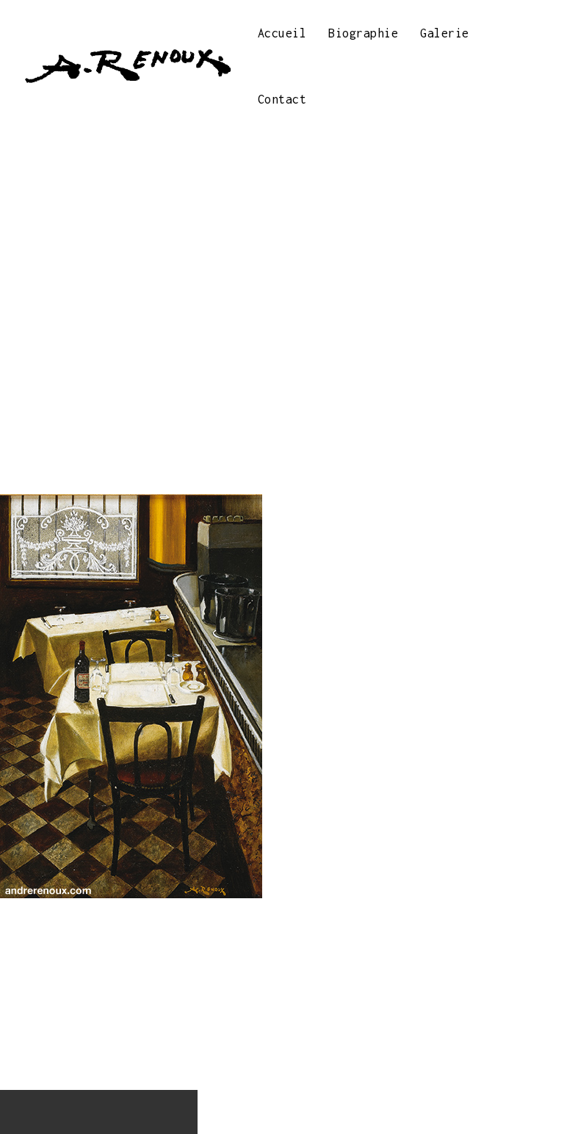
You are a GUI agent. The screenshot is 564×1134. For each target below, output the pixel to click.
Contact (282, 99)
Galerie (444, 33)
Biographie (363, 33)
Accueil (282, 33)
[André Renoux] (126, 66)
